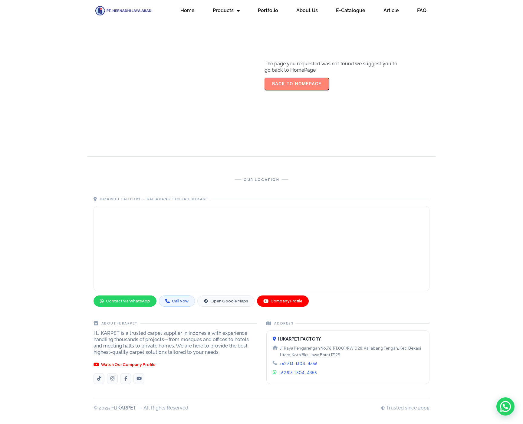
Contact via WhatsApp (128, 300)
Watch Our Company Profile (128, 364)
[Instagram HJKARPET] (112, 378)
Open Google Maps (229, 300)
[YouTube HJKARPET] (138, 378)
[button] (505, 406)
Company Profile (286, 300)
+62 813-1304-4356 (298, 363)
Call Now (180, 300)
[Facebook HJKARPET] (125, 378)
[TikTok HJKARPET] (99, 378)
